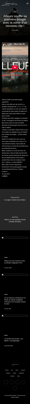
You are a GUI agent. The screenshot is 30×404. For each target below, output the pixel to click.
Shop (18, 376)
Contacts (12, 376)
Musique (8, 373)
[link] (20, 106)
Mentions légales (15, 397)
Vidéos (14, 373)
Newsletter (21, 373)
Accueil (6, 370)
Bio (12, 370)
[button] (27, 3)
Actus (14, 11)
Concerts (23, 370)
